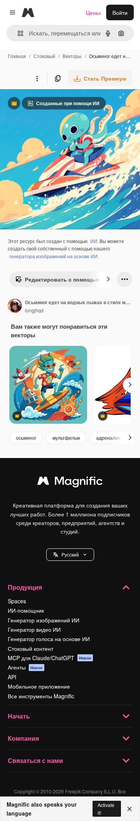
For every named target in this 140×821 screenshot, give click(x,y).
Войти (120, 12)
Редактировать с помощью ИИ (62, 281)
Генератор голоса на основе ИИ (49, 639)
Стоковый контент (30, 648)
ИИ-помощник (26, 610)
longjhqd (34, 310)
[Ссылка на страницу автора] (15, 306)
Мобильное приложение (39, 686)
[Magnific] (70, 482)
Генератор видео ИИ (34, 629)
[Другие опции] (37, 78)
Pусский (70, 554)
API (12, 677)
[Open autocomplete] (17, 33)
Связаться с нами (35, 760)
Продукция (25, 587)
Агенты (25, 667)
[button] (70, 554)
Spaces (17, 601)
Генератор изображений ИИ (43, 620)
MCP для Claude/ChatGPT (49, 658)
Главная (17, 56)
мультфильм (66, 437)
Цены (93, 12)
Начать (19, 716)
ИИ (93, 241)
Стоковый (44, 56)
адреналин (108, 437)
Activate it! (106, 809)
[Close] (129, 809)
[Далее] (108, 279)
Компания (23, 738)
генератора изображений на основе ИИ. (54, 256)
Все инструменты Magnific (41, 696)
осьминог (26, 437)
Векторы (72, 56)
